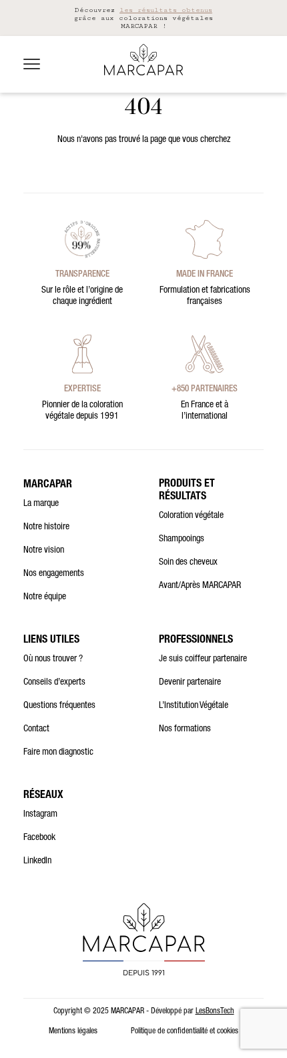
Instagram (40, 814)
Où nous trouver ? (53, 659)
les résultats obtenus (165, 10)
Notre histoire (46, 527)
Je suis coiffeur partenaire (203, 659)
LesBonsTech (215, 1011)
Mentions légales (73, 1031)
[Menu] (31, 64)
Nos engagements (53, 574)
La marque (41, 504)
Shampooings (181, 539)
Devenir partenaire (190, 682)
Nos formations (185, 729)
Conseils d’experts (54, 682)
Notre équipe (44, 597)
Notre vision (43, 550)
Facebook (39, 838)
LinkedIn (37, 861)
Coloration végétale (191, 516)
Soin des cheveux (188, 562)
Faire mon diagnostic (58, 752)
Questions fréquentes (59, 706)
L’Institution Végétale (193, 706)
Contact (36, 729)
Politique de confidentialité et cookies (184, 1031)
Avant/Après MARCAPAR (200, 586)
